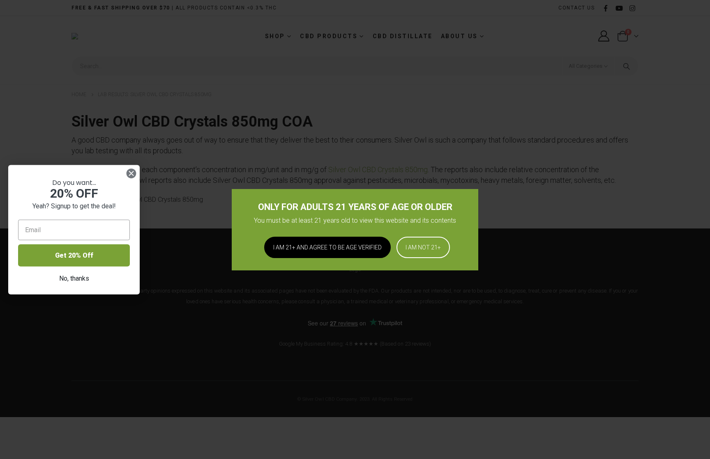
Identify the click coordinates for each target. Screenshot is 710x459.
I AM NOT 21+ (423, 247)
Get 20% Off (74, 255)
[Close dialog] (131, 173)
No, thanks (74, 278)
